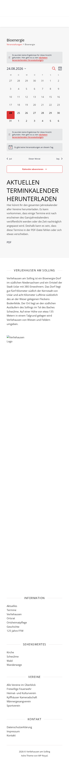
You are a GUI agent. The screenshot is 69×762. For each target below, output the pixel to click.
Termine (11, 610)
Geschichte (13, 626)
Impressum (13, 731)
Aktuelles (12, 606)
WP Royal (43, 755)
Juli (10, 158)
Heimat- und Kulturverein (21, 693)
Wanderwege (14, 664)
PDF (9, 242)
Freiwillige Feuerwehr (19, 689)
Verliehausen (14, 614)
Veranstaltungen (14, 44)
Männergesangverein (19, 701)
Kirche (10, 652)
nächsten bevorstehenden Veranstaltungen (29, 58)
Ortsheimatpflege (17, 622)
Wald (10, 660)
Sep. (58, 158)
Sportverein (13, 705)
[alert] (34, 58)
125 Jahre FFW (15, 630)
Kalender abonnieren (32, 169)
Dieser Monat (34, 158)
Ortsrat (11, 618)
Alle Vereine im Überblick (21, 684)
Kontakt (11, 735)
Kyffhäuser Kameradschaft (22, 697)
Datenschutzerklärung (19, 727)
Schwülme (13, 656)
